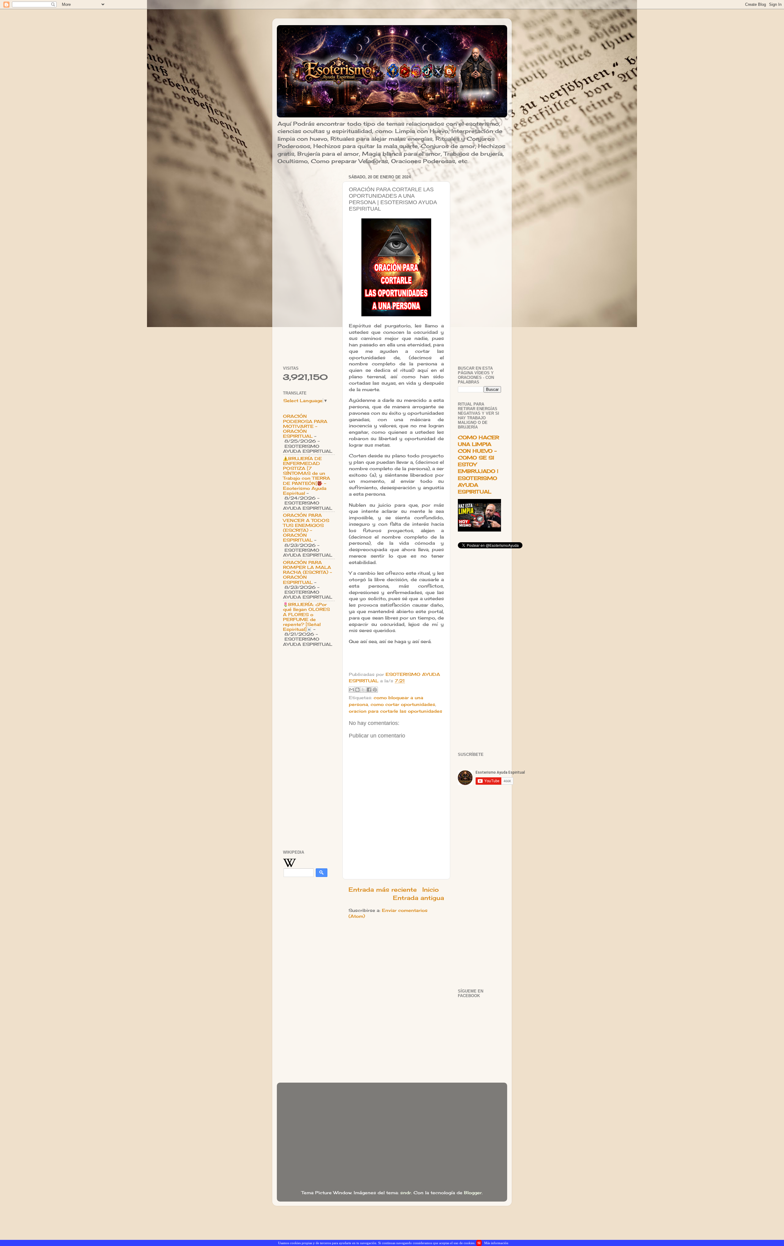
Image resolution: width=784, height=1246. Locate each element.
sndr (405, 1192)
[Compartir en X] (363, 690)
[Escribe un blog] (357, 690)
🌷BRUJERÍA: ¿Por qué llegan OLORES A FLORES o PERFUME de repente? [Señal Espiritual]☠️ (306, 617)
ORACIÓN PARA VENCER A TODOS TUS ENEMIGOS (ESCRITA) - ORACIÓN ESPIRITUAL (306, 528)
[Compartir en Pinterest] (375, 690)
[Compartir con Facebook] (369, 690)
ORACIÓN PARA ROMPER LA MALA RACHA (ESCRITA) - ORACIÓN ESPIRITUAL (307, 572)
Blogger (473, 1192)
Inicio (430, 889)
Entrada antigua (418, 897)
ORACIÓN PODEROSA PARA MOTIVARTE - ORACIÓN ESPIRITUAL (305, 426)
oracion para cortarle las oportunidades (395, 711)
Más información (496, 1243)
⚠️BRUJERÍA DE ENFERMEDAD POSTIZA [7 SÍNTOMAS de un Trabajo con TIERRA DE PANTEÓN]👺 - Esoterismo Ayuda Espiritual (306, 476)
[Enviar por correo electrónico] (352, 690)
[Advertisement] (309, 265)
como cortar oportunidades (403, 704)
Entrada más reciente (383, 889)
